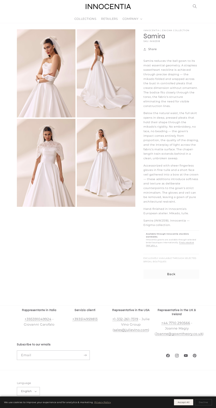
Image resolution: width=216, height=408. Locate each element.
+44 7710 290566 (175, 323)
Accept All (184, 402)
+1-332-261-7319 (125, 319)
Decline (203, 402)
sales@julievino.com (131, 330)
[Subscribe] (85, 355)
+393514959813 (85, 319)
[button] (194, 6)
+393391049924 (38, 319)
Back (171, 274)
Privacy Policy (102, 402)
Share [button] (152, 49)
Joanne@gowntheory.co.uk (179, 334)
